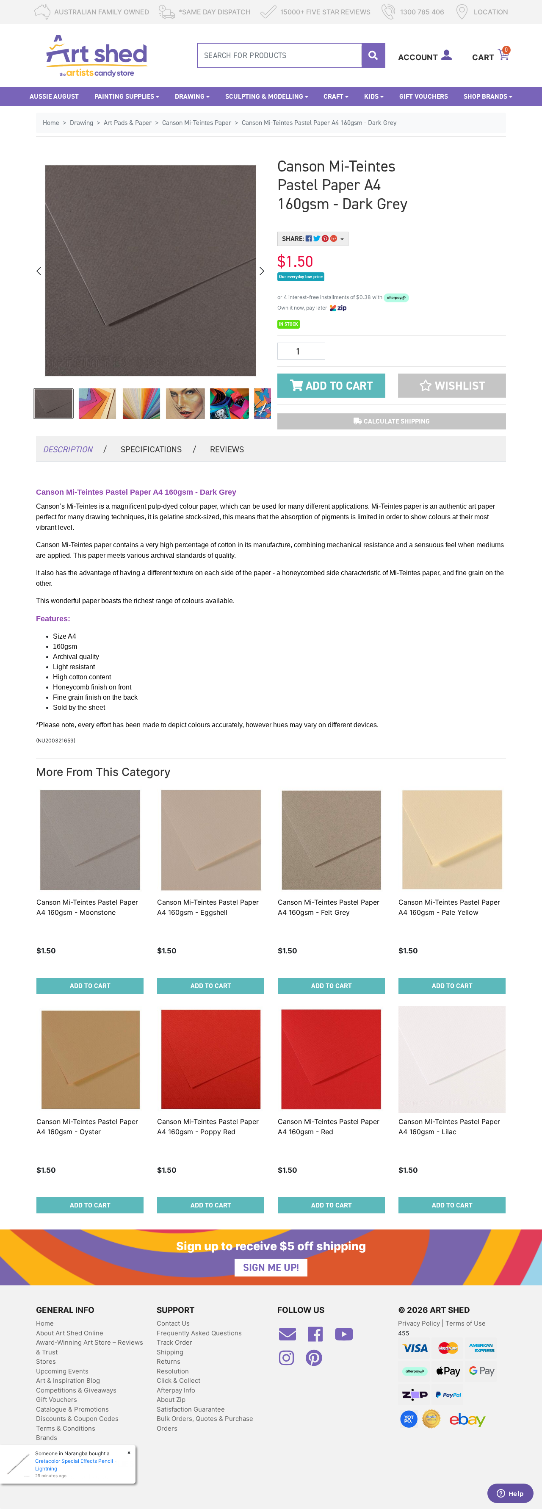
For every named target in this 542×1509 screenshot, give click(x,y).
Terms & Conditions (65, 1428)
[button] (452, 386)
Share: (294, 238)
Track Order (174, 1342)
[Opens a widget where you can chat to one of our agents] (510, 1494)
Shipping (170, 1352)
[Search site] (373, 55)
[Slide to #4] (229, 403)
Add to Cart (338, 385)
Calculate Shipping (396, 421)
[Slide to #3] (185, 403)
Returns (168, 1361)
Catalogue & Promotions (72, 1409)
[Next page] (261, 271)
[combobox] (291, 55)
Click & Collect (178, 1380)
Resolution (173, 1371)
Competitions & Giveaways (76, 1390)
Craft (333, 96)
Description (75, 449)
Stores (46, 1361)
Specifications (158, 449)
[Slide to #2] (141, 403)
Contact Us (173, 1323)
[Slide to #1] (53, 403)
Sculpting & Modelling (264, 96)
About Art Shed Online (69, 1333)
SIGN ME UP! (271, 1267)
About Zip (171, 1399)
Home (45, 1323)
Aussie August (54, 96)
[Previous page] (39, 271)
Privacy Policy (420, 1323)
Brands (46, 1438)
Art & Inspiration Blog (68, 1380)
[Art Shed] (97, 54)
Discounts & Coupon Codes (77, 1419)
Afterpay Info (176, 1390)
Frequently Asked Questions (199, 1333)
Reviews (227, 449)
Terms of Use (465, 1323)
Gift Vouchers (423, 96)
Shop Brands (485, 96)
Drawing (190, 96)
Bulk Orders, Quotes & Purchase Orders (205, 1423)
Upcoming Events (62, 1371)
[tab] (75, 448)
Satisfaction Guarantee (191, 1409)
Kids (371, 96)
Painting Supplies (124, 96)
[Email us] (291, 1337)
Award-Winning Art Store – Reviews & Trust (89, 1347)
